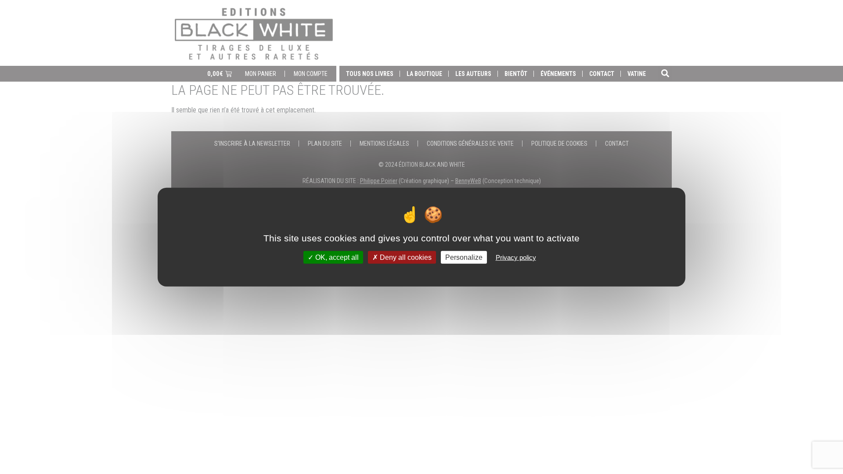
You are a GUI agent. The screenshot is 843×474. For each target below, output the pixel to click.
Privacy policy (516, 257)
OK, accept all (336, 257)
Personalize (464, 257)
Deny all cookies (405, 257)
